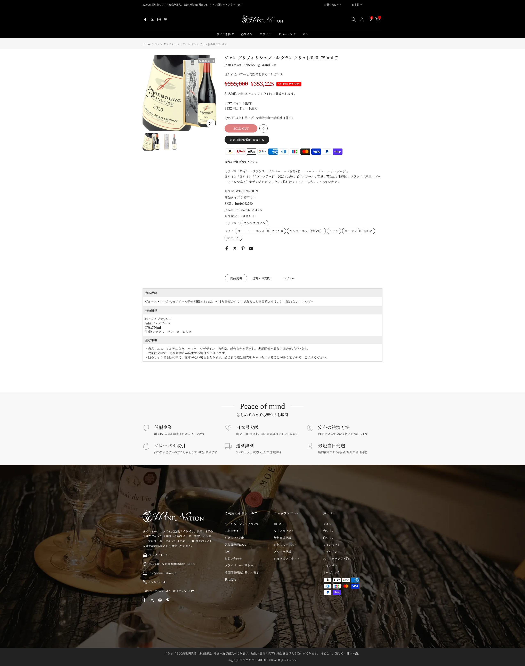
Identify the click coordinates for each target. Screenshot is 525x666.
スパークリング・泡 (336, 558)
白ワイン (265, 34)
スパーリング (287, 34)
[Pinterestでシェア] (243, 248)
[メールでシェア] (251, 248)
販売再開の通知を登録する (247, 140)
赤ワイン (246, 34)
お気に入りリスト (285, 545)
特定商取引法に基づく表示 (242, 572)
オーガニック (331, 572)
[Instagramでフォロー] (159, 19)
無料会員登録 (282, 538)
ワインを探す (225, 34)
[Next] (211, 93)
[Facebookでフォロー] (145, 19)
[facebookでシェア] (227, 248)
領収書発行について (237, 545)
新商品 (367, 231)
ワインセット (331, 545)
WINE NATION (247, 191)
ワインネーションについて (242, 524)
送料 (241, 93)
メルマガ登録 (282, 551)
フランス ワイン (254, 223)
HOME (278, 524)
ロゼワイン (330, 551)
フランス (277, 231)
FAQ (228, 551)
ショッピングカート (287, 558)
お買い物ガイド (332, 4)
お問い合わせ (233, 558)
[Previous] (150, 93)
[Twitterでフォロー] (152, 19)
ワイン (334, 231)
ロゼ (305, 34)
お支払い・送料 (235, 538)
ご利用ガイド (233, 531)
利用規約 (230, 579)
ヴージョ (351, 231)
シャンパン (330, 565)
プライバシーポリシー (239, 565)
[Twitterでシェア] (235, 248)
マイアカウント (284, 531)
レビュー (289, 278)
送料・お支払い (262, 278)
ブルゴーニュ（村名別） (306, 231)
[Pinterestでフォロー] (166, 19)
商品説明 (236, 278)
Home (147, 44)
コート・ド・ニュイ (251, 231)
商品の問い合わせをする (241, 162)
